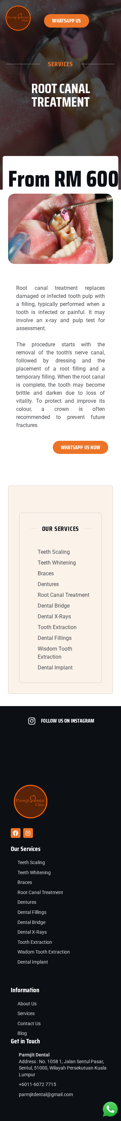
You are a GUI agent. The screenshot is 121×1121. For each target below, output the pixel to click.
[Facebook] (16, 833)
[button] (113, 18)
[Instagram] (28, 833)
